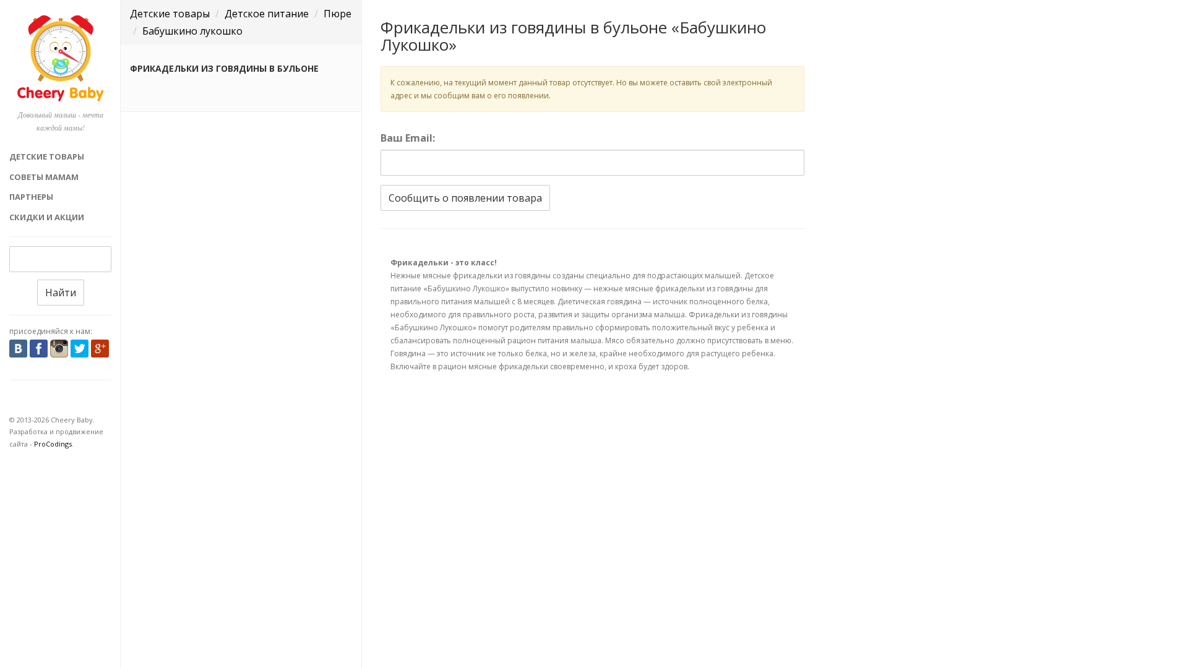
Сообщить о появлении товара (465, 198)
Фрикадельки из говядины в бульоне (224, 68)
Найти (60, 292)
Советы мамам (44, 176)
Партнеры (31, 196)
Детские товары (46, 156)
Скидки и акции (46, 217)
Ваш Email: (408, 138)
